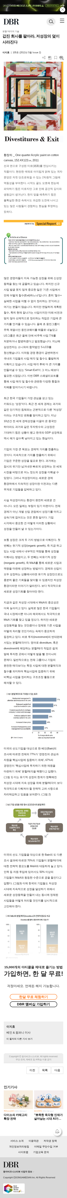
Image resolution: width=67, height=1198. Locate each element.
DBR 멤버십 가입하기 (33, 1004)
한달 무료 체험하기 (33, 997)
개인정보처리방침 (19, 1146)
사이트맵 (23, 1152)
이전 (32, 1070)
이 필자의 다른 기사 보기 (19, 1038)
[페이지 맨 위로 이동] (58, 1132)
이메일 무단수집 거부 (46, 1146)
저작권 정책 (50, 1140)
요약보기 (61, 58)
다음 (57, 1070)
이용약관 (34, 1140)
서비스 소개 (17, 1140)
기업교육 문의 (41, 1152)
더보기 (44, 58)
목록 (45, 1070)
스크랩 (56, 58)
